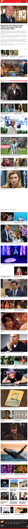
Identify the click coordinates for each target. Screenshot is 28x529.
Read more (14, 74)
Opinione (17, 522)
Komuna (21, 522)
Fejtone (23, 522)
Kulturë (6, 523)
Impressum (2, 526)
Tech (19, 523)
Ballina (6, 522)
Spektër (14, 523)
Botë (25, 522)
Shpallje (17, 523)
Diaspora (11, 523)
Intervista (14, 522)
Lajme (8, 522)
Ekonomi (11, 522)
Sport (8, 523)
